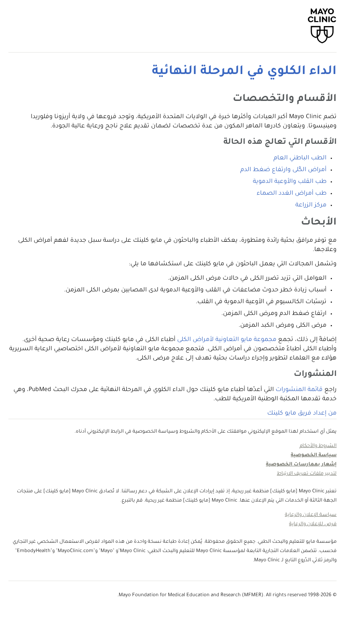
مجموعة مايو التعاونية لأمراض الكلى (226, 340)
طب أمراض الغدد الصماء (291, 193)
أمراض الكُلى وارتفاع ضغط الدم (283, 170)
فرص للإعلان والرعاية (313, 524)
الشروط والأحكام (318, 446)
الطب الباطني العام (299, 158)
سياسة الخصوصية (314, 455)
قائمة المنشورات (299, 390)
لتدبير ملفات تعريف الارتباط (307, 474)
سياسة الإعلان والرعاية (311, 515)
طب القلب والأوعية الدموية (289, 182)
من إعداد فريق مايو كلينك (302, 413)
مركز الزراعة (310, 205)
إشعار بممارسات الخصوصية (301, 465)
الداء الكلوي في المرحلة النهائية (244, 72)
